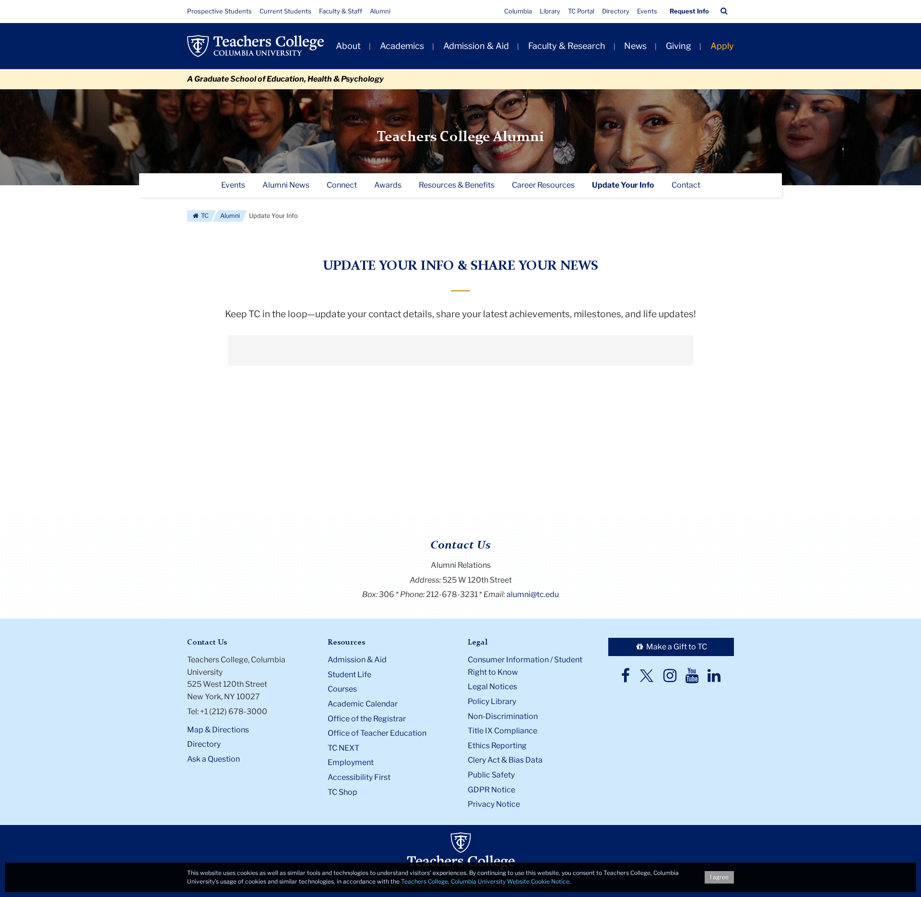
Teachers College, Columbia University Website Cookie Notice (485, 881)
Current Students (285, 11)
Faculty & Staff (340, 11)
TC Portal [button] (581, 11)
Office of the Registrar (367, 718)
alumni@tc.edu (533, 594)
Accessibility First (359, 777)
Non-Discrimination (503, 716)
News (635, 46)
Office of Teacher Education (377, 733)
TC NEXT (343, 748)
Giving (678, 46)
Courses (342, 689)
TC (204, 215)
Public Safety (491, 774)
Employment (351, 762)
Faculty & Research (566, 46)
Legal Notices (492, 686)
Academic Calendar (363, 703)
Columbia (518, 11)
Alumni (380, 11)
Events (647, 11)
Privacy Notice (494, 804)
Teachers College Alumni (460, 137)
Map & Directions (218, 729)
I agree (719, 877)
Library (550, 11)
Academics (402, 46)
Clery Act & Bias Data (505, 760)
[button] (724, 11)
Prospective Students (219, 11)
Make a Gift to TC (676, 646)
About (348, 46)
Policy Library (492, 701)
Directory (615, 11)
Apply (722, 46)
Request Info (689, 11)
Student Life (349, 674)
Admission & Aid (476, 46)
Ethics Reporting (497, 745)
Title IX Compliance (502, 730)
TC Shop (342, 792)
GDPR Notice (491, 789)
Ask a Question (213, 759)
